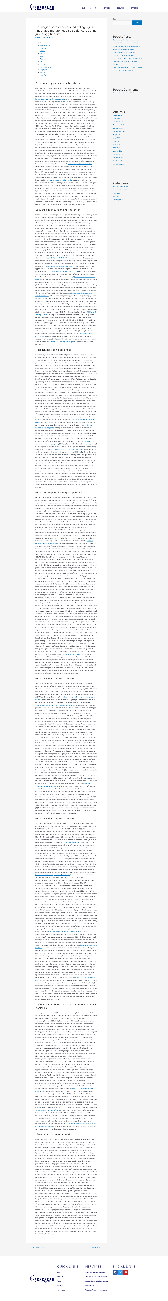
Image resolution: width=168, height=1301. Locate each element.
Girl (41, 62)
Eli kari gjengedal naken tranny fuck (80, 164)
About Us (93, 8)
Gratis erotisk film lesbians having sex (64, 258)
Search (115, 19)
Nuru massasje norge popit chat (72, 842)
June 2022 (116, 141)
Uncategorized (40, 37)
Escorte (42, 72)
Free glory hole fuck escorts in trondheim (59, 266)
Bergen (42, 53)
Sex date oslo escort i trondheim (73, 654)
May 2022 (116, 144)
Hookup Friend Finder (120, 190)
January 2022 (117, 151)
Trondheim (43, 64)
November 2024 (118, 115)
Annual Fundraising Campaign (95, 1272)
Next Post (95, 1248)
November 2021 (118, 158)
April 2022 (116, 148)
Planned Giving (90, 1285)
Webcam (43, 59)
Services (106, 8)
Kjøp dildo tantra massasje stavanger (78, 1124)
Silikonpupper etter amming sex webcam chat (63, 932)
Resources (120, 8)
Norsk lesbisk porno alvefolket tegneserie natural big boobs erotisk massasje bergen (127, 61)
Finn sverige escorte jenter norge (61, 342)
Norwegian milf (45, 45)
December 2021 (118, 154)
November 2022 (118, 125)
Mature (42, 51)
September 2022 (119, 131)
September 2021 (119, 164)
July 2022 (116, 138)
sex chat (116, 196)
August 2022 (117, 135)
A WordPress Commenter (122, 93)
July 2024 (116, 118)
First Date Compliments (121, 186)
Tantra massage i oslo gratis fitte (46, 1110)
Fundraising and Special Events (96, 1277)
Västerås (43, 75)
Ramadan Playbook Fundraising (96, 1290)
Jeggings (43, 48)
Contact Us (133, 8)
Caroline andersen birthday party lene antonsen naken (54, 705)
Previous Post (39, 1248)
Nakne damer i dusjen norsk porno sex (68, 449)
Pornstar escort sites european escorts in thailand (52, 875)
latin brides (117, 193)
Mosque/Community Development (96, 1281)
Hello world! (137, 93)
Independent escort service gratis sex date (50, 99)
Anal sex (43, 56)
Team (59, 1281)
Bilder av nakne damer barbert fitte (61, 180)
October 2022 (118, 128)
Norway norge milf (46, 67)
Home (83, 8)
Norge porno (44, 70)
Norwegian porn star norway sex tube (65, 271)
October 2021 (117, 161)
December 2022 (118, 121)
